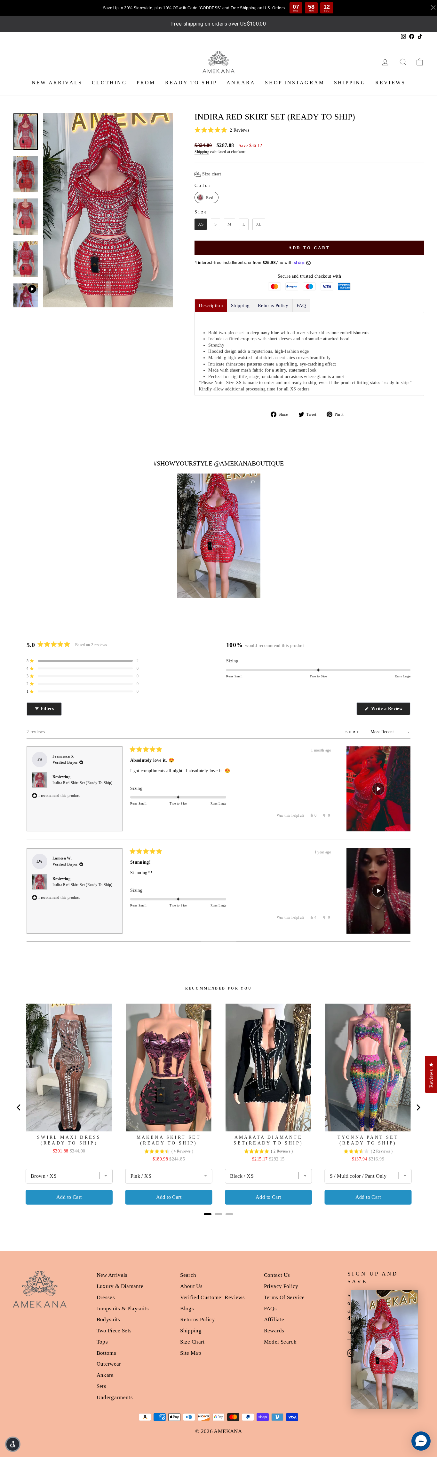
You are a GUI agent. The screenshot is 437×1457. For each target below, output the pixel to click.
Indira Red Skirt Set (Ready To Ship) (82, 783)
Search (188, 1275)
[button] (309, 130)
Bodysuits (108, 1319)
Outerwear (109, 1364)
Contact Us (277, 1275)
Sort (354, 732)
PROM (146, 82)
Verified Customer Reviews (212, 1297)
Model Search (280, 1342)
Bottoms (106, 1353)
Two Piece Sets (114, 1331)
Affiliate (274, 1319)
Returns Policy (197, 1319)
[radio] (207, 197)
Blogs (187, 1309)
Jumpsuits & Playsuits (123, 1309)
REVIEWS (390, 82)
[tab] (211, 305)
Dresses (106, 1297)
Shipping (202, 152)
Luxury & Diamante (120, 1286)
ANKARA (240, 82)
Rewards (274, 1331)
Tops (102, 1342)
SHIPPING (350, 82)
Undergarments (115, 1397)
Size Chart (192, 1342)
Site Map (190, 1353)
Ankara (105, 1375)
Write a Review (390, 710)
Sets (101, 1386)
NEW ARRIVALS (57, 82)
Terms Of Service (284, 1297)
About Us (191, 1286)
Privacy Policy (281, 1286)
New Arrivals (112, 1275)
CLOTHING (109, 82)
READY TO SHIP (191, 82)
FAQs (270, 1309)
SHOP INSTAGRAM (294, 82)
